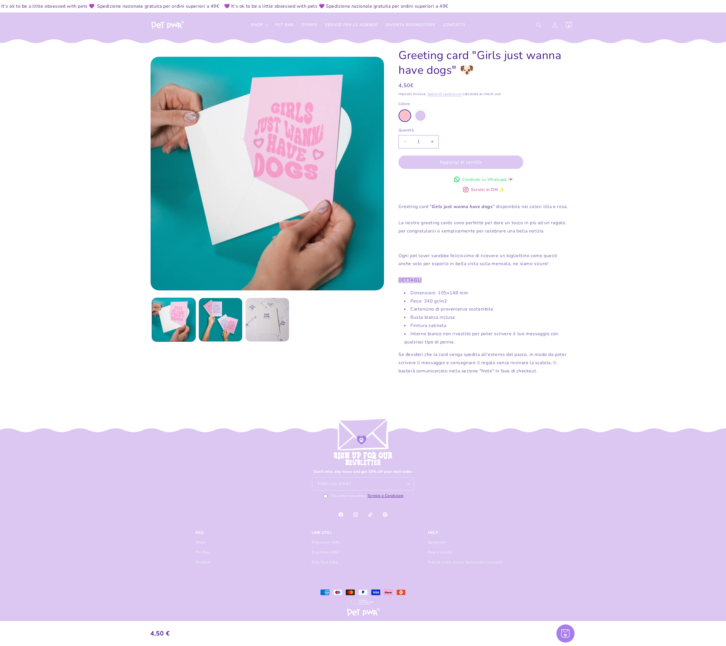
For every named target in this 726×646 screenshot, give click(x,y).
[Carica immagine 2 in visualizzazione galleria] (220, 320)
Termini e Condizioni (385, 495)
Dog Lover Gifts (326, 542)
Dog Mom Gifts (325, 552)
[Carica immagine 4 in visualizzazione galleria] (267, 320)
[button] (259, 25)
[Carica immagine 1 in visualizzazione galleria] (174, 320)
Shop (200, 542)
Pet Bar (202, 552)
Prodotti (203, 562)
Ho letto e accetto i (368, 496)
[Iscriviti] (407, 483)
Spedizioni (437, 542)
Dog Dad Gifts (324, 562)
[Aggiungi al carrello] (565, 633)
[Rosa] (404, 115)
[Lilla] (420, 115)
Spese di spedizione (444, 94)
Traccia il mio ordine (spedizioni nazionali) (465, 562)
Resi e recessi (440, 552)
